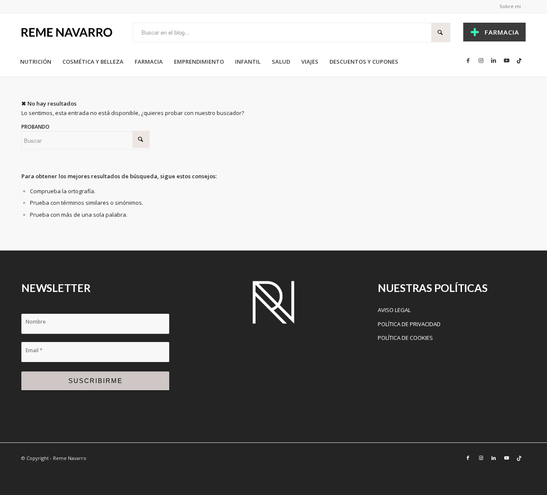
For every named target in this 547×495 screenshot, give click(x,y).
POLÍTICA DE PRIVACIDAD (409, 324)
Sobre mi (510, 6)
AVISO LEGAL (394, 310)
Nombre (36, 321)
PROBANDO (35, 126)
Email (34, 350)
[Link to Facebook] (468, 60)
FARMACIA (502, 32)
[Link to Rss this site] (519, 60)
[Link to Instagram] (480, 60)
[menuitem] (36, 61)
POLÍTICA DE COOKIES (405, 338)
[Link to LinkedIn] (493, 60)
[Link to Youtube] (506, 60)
